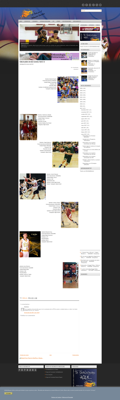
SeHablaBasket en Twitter (52, 369)
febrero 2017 (84, 132)
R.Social (91, 25)
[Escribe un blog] (32, 298)
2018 (81, 106)
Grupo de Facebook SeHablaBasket (54, 372)
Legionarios (35, 21)
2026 (81, 88)
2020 (81, 101)
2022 (81, 97)
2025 (81, 90)
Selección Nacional (66, 21)
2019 (81, 104)
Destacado (83, 25)
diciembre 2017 (85, 110)
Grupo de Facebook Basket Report (54, 377)
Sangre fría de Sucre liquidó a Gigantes (93, 76)
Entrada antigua (75, 355)
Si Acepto (8, 393)
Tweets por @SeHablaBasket (87, 171)
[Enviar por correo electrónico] (30, 298)
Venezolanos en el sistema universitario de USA (89, 157)
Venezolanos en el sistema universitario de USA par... (89, 143)
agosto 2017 (84, 118)
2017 (81, 108)
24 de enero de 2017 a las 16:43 (31, 312)
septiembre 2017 (85, 116)
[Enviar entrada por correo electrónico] (29, 298)
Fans (97, 25)
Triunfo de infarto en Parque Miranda (93, 53)
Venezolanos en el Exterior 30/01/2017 (89, 136)
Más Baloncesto (77, 21)
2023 (81, 95)
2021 (81, 99)
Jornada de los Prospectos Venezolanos (89, 140)
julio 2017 (83, 121)
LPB (53, 21)
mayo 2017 (84, 125)
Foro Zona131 (49, 374)
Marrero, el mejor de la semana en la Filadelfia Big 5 (93, 61)
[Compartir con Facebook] (36, 298)
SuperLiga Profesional (45, 21)
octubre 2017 (84, 114)
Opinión (58, 21)
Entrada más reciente (24, 355)
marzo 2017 (84, 129)
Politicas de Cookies (56, 397)
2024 (81, 92)
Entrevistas (27, 21)
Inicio (21, 21)
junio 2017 (83, 123)
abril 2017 (83, 127)
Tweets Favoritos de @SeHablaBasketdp (89, 46)
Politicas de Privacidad (67, 397)
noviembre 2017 (85, 112)
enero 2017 (84, 134)
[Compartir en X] (34, 298)
